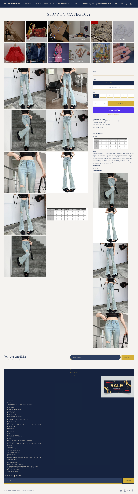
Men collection (11, 413)
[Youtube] (128, 490)
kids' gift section (11, 454)
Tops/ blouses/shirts (12, 449)
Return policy (73, 372)
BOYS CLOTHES (11, 414)
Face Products (11, 428)
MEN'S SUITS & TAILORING (14, 437)
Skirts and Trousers (12, 471)
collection (10, 400)
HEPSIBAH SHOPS (15, 490)
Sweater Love (11, 456)
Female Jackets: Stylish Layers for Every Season (20, 440)
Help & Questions (74, 375)
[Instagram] (125, 490)
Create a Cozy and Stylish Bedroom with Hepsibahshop (22, 466)
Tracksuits (10, 447)
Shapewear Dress (12, 459)
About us (72, 370)
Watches (9, 445)
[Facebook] (121, 490)
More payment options (113, 114)
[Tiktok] (132, 490)
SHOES (9, 438)
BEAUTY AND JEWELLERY (14, 416)
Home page (10, 431)
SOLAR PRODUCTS (12, 462)
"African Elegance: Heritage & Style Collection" (20, 404)
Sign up (128, 481)
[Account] (126, 3)
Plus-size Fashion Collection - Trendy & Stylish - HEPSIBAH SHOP (25, 457)
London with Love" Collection (15, 464)
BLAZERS (10, 418)
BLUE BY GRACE (11, 426)
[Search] (122, 3)
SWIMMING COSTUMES (13, 452)
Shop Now (128, 357)
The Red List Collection (13, 450)
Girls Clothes (10, 407)
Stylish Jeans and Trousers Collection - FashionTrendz (22, 468)
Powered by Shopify (28, 490)
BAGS (8, 406)
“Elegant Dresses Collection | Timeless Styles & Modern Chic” (24, 425)
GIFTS (8, 433)
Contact (9, 402)
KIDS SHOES (10, 442)
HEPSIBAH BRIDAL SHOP (14, 409)
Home (9, 399)
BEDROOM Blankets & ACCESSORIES (17, 419)
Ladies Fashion (11, 411)
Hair (8, 423)
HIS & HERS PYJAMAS (13, 435)
